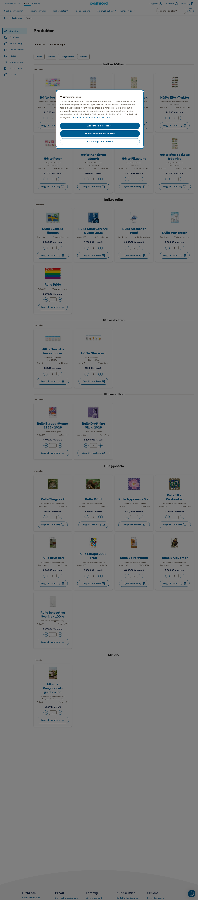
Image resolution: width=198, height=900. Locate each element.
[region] (100, 119)
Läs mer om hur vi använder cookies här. (90, 117)
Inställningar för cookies (100, 141)
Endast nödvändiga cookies (100, 133)
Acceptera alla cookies (100, 125)
